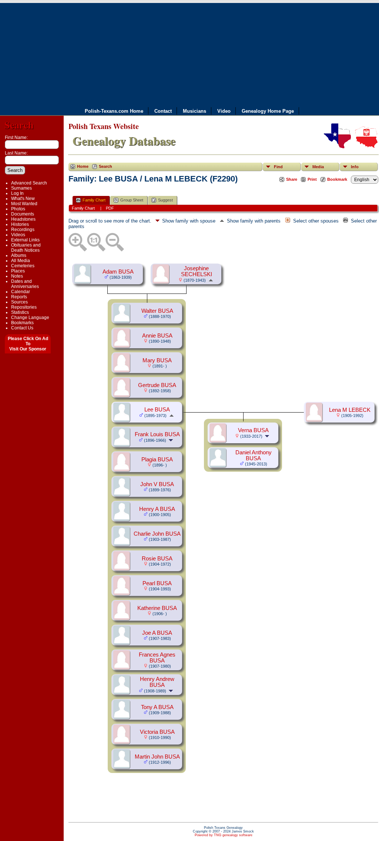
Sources (19, 302)
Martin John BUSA (157, 757)
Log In (17, 193)
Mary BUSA (157, 360)
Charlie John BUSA (157, 534)
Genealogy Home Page (268, 110)
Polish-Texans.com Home (114, 110)
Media (318, 167)
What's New (23, 198)
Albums (18, 255)
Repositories (24, 307)
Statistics (20, 312)
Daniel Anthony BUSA (253, 455)
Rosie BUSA (157, 559)
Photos (18, 208)
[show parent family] (210, 280)
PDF (110, 208)
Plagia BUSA (157, 459)
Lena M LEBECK (349, 410)
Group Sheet (131, 200)
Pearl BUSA (157, 583)
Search (19, 125)
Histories (20, 224)
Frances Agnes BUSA (157, 658)
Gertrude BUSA (157, 385)
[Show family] (171, 440)
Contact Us (22, 327)
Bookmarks (22, 322)
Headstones (23, 219)
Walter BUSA (157, 311)
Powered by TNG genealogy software (223, 835)
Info (355, 167)
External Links (25, 240)
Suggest (165, 200)
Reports (19, 296)
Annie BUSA (157, 336)
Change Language (30, 317)
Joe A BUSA (157, 633)
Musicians (194, 110)
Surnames (21, 188)
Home (82, 166)
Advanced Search (29, 183)
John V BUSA (157, 484)
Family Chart (94, 200)
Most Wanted (24, 203)
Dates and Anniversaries (25, 284)
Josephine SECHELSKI (196, 271)
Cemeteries (22, 265)
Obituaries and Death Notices (26, 248)
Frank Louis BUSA (157, 434)
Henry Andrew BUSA (157, 682)
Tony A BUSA (157, 707)
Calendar (20, 291)
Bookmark (337, 179)
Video (224, 110)
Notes (17, 276)
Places (18, 271)
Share (291, 179)
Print (312, 179)
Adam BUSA (118, 272)
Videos (18, 234)
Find (278, 167)
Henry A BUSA (157, 509)
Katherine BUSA (157, 608)
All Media (20, 260)
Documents (22, 214)
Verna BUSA (253, 430)
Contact (163, 110)
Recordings (22, 229)
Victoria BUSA (157, 732)
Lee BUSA (157, 410)
